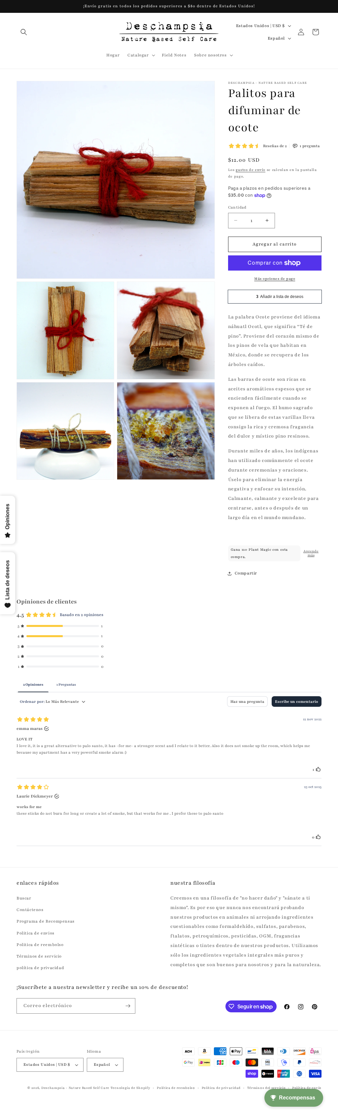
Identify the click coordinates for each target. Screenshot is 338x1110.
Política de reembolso (176, 1088)
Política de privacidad (221, 1088)
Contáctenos (30, 909)
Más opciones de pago (274, 278)
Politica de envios (35, 933)
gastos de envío (250, 169)
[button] (24, 32)
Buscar (24, 898)
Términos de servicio (39, 956)
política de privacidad (40, 967)
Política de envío (306, 1088)
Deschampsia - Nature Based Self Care (75, 1088)
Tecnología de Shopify (131, 1088)
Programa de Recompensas (46, 921)
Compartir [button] (246, 573)
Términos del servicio (266, 1088)
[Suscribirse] (127, 1006)
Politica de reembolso (40, 944)
